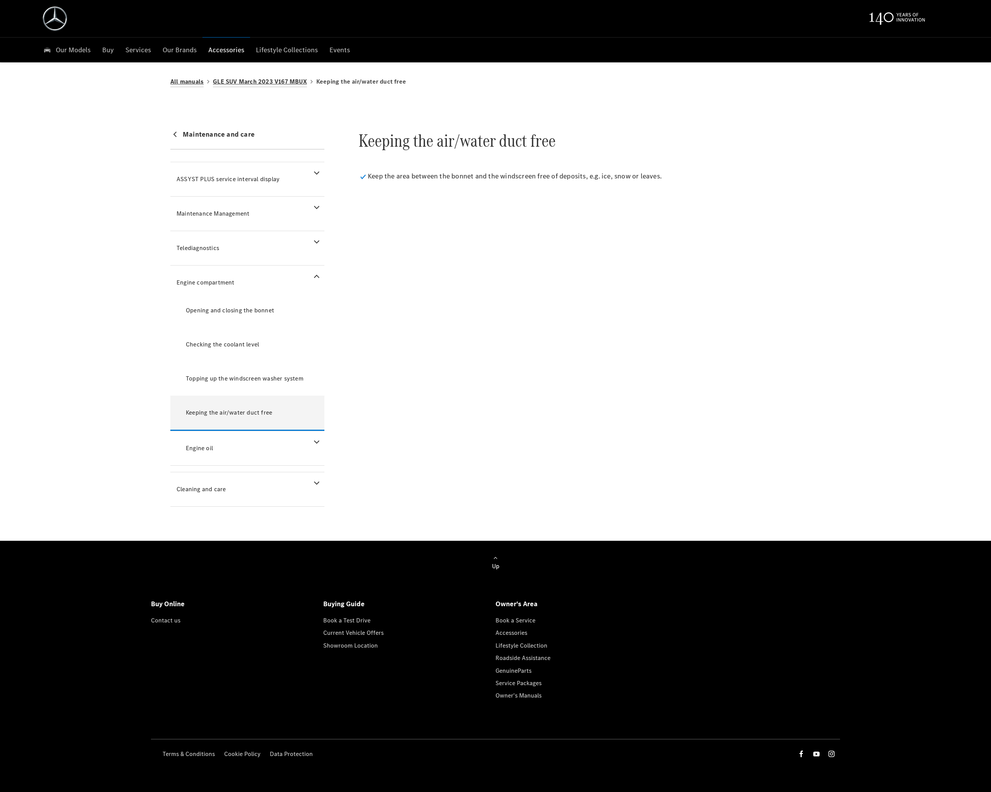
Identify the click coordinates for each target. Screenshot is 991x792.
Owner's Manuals (519, 695)
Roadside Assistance (523, 658)
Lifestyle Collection (521, 645)
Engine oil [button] (199, 448)
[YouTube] (816, 754)
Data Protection (291, 754)
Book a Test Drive (346, 620)
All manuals (187, 81)
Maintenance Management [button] (213, 213)
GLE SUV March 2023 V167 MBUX (260, 81)
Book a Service (515, 620)
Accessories (511, 633)
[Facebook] (801, 754)
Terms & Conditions (189, 754)
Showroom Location (350, 645)
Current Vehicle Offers (353, 633)
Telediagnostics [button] (198, 248)
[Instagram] (831, 754)
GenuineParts (514, 671)
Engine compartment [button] (206, 282)
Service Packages (519, 683)
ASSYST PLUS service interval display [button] (228, 179)
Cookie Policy (242, 754)
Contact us (165, 620)
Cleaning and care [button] (201, 489)
